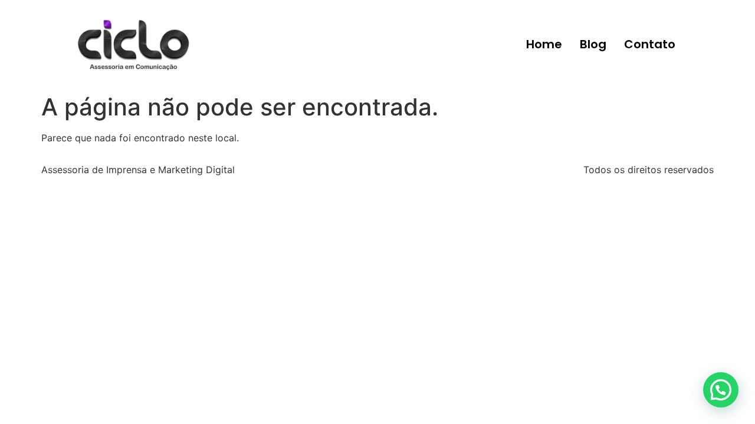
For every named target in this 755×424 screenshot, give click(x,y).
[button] (720, 390)
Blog (593, 44)
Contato (649, 44)
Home (544, 44)
